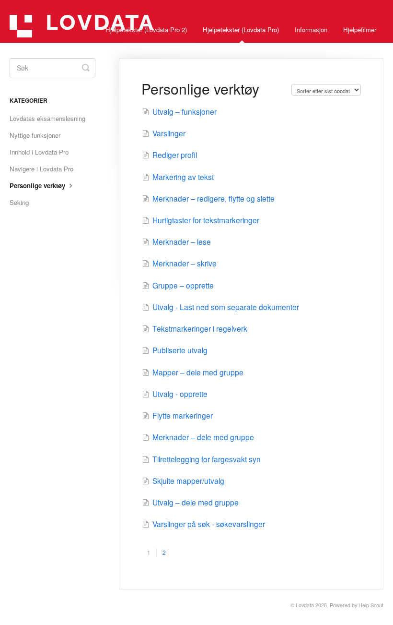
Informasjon (311, 29)
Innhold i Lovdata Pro (39, 151)
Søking (19, 202)
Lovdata (305, 605)
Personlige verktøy (38, 185)
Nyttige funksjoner (35, 135)
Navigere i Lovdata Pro (41, 168)
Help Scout (370, 605)
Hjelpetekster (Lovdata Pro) (241, 29)
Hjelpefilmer (359, 29)
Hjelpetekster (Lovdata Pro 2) (146, 29)
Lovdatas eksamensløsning (47, 118)
